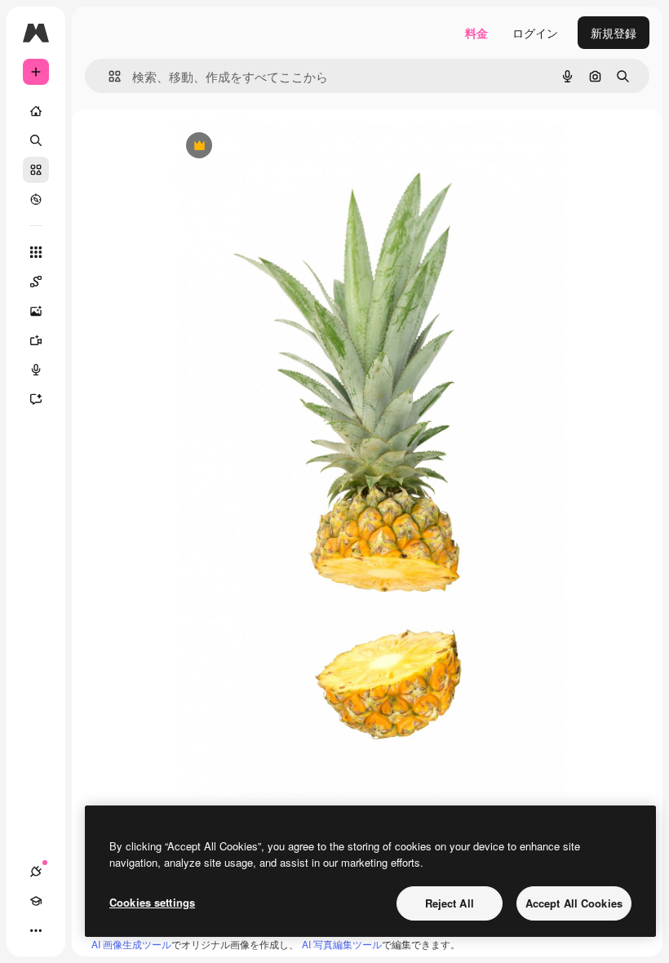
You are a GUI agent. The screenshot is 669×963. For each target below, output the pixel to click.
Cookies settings (152, 902)
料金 (476, 32)
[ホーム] (36, 111)
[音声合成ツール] (36, 370)
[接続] (36, 872)
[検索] (36, 140)
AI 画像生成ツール (131, 944)
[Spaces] (36, 281)
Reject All (449, 903)
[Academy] (36, 901)
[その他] (36, 930)
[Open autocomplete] (108, 76)
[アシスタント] (36, 399)
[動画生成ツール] (36, 340)
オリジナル (281, 146)
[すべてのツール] (36, 252)
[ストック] (36, 170)
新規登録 (613, 32)
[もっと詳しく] (36, 199)
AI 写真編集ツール (342, 944)
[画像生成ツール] (36, 311)
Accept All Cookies (573, 903)
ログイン (535, 32)
